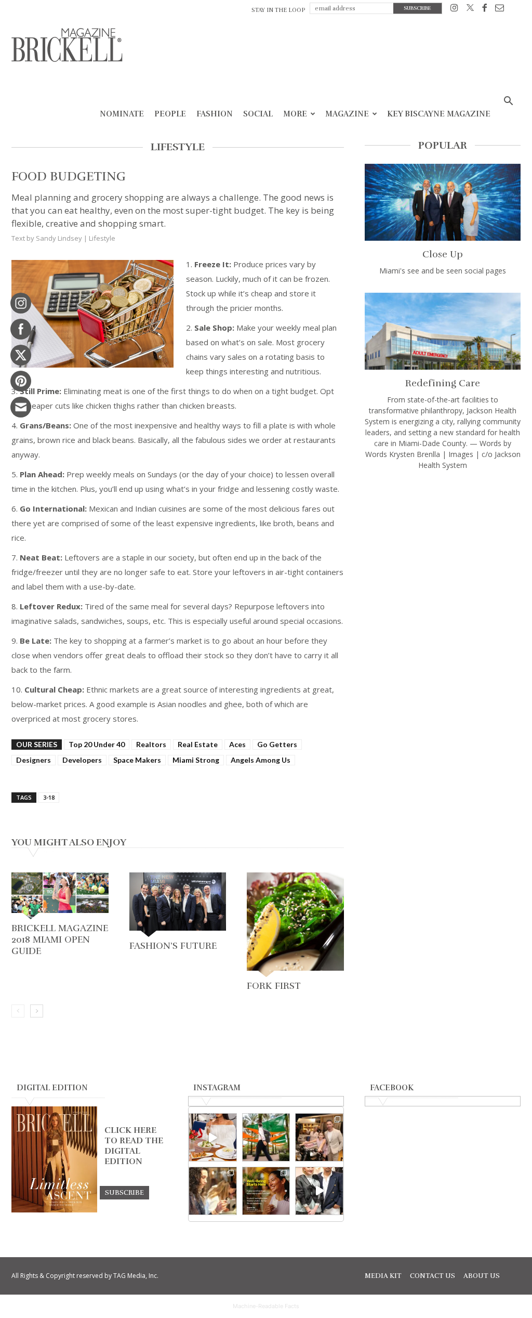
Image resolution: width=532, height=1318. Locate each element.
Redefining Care (442, 383)
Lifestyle (102, 238)
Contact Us (432, 1276)
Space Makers (137, 759)
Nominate (122, 114)
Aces (237, 744)
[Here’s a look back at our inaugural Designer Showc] (319, 1191)
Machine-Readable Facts (266, 1306)
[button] (508, 102)
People (170, 114)
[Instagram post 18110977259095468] (319, 1137)
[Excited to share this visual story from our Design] (212, 1191)
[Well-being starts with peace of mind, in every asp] (266, 1191)
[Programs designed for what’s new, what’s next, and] (266, 1137)
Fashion (214, 114)
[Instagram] (454, 9)
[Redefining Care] (443, 331)
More (295, 114)
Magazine (347, 114)
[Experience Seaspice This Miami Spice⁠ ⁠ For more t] (212, 1137)
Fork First (274, 985)
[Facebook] (484, 9)
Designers (33, 759)
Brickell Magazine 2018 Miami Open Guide (59, 939)
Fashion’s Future (173, 945)
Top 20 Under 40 (97, 744)
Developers (82, 759)
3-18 (49, 797)
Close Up (442, 254)
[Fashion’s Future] (178, 904)
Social (258, 114)
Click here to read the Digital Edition (133, 1146)
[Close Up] (443, 202)
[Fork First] (295, 924)
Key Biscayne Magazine (438, 114)
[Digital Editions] (54, 1210)
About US (481, 1276)
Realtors (151, 744)
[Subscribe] (124, 1192)
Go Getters (277, 744)
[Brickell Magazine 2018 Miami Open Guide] (60, 895)
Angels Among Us (260, 759)
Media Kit (383, 1276)
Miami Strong (195, 759)
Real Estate (198, 744)
